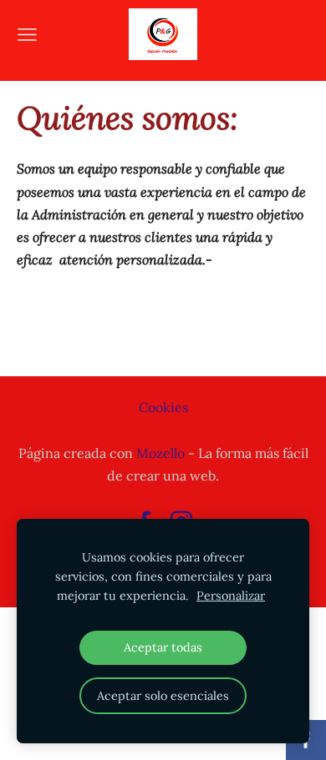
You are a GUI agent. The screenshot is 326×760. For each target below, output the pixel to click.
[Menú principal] (27, 35)
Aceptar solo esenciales (163, 695)
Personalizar (230, 595)
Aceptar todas (163, 647)
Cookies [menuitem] (163, 407)
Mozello (160, 453)
